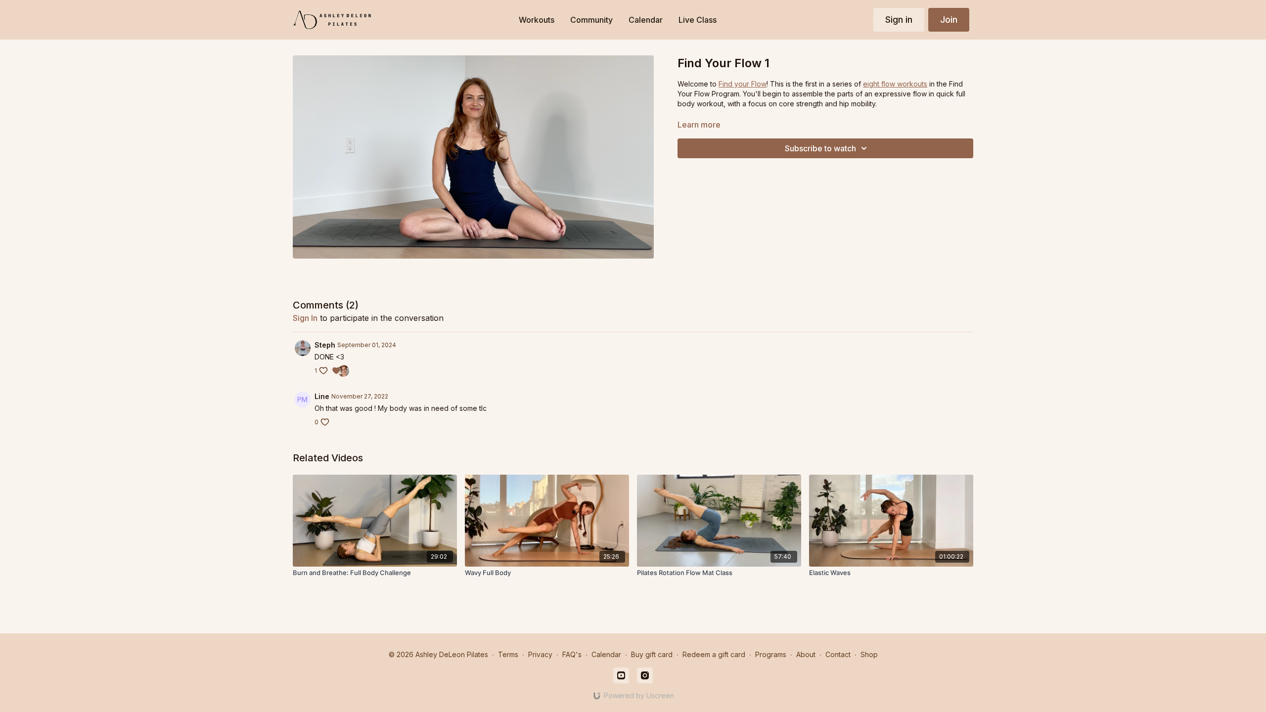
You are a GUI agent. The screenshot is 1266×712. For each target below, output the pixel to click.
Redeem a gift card (713, 654)
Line (322, 396)
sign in (305, 318)
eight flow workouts (895, 84)
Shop (869, 654)
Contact (838, 654)
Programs (770, 654)
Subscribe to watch (820, 148)
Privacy (540, 654)
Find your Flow (743, 84)
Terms (508, 654)
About (805, 654)
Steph (325, 345)
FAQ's (572, 654)
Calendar (606, 654)
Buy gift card (652, 654)
